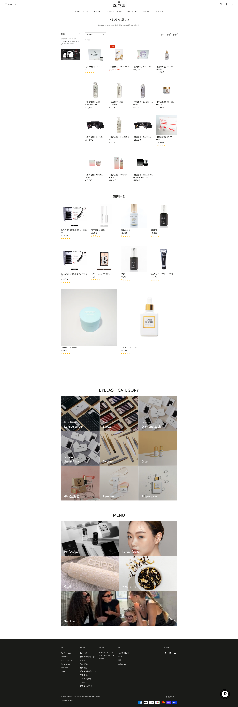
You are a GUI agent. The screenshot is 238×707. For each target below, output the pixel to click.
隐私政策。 (84, 664)
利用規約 (83, 668)
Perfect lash (66, 653)
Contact (64, 671)
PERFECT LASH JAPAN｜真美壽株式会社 (79, 697)
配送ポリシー (85, 675)
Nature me (65, 664)
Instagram (122, 664)
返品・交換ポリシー (88, 671)
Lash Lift (64, 657)
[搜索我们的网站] (221, 4)
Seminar (64, 668)
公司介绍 (83, 653)
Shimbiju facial (67, 660)
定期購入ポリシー (87, 686)
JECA (120, 657)
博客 (120, 660)
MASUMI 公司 (123, 653)
